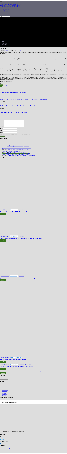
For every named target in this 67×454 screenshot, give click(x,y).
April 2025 (4, 393)
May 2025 (4, 392)
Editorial (3, 10)
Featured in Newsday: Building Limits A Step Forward (11, 151)
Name (1, 128)
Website (1, 132)
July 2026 (3, 384)
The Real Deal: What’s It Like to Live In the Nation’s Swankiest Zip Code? (17, 105)
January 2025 (4, 394)
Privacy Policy (10, 449)
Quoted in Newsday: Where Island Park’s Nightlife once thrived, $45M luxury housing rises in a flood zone (25, 370)
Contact (3, 45)
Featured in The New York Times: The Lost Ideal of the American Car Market (16, 154)
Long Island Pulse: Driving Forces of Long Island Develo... (10, 5)
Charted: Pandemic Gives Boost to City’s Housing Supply (14, 112)
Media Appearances (5, 9)
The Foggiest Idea (2, 449)
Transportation (5, 11)
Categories (2, 377)
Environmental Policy (6, 11)
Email (1, 130)
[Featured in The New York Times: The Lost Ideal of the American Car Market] (16, 153)
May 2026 (4, 386)
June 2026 (4, 385)
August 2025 (4, 391)
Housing (3, 8)
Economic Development (6, 8)
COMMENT (2, 126)
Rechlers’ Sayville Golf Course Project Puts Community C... (10, 6)
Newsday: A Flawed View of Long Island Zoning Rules (13, 92)
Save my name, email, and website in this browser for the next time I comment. (15, 134)
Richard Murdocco (7, 50)
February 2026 (4, 389)
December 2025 (5, 390)
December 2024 (5, 395)
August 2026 (4, 383)
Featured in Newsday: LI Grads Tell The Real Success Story (12, 141)
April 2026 (4, 388)
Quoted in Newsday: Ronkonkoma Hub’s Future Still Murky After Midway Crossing (16, 148)
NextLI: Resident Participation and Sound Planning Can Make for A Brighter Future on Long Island (23, 99)
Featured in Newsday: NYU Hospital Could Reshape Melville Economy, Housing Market (17, 145)
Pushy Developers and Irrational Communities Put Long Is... (10, 4)
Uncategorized (27, 142)
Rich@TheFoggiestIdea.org (5, 448)
